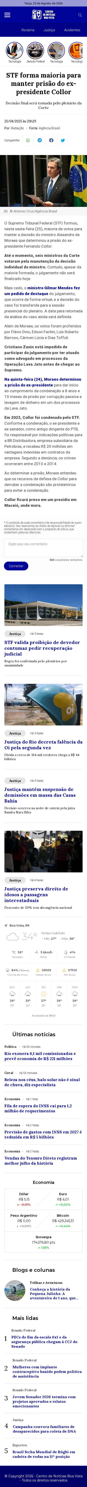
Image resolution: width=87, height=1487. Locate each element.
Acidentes (72, 30)
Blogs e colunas (33, 1270)
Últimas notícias (33, 1034)
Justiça (49, 30)
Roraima (28, 30)
